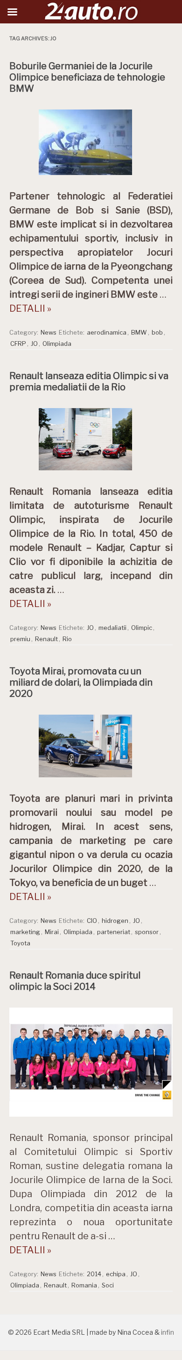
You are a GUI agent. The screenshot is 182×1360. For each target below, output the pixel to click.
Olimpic (141, 627)
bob (157, 332)
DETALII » (30, 308)
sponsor (147, 932)
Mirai (52, 932)
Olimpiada (56, 343)
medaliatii (112, 627)
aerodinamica (106, 332)
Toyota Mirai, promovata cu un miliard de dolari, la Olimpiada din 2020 (81, 682)
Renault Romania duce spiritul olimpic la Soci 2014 (74, 981)
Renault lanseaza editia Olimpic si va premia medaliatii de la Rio (88, 381)
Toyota (20, 943)
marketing (25, 932)
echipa (116, 1274)
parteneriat (113, 932)
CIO (92, 920)
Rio (67, 639)
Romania (84, 1285)
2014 (94, 1274)
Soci (108, 1285)
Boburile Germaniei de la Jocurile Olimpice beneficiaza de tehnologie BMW (87, 77)
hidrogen (115, 920)
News (48, 332)
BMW (139, 332)
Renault (46, 639)
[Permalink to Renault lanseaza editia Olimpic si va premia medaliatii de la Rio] (91, 472)
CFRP (18, 343)
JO (34, 343)
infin (167, 1332)
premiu (20, 639)
